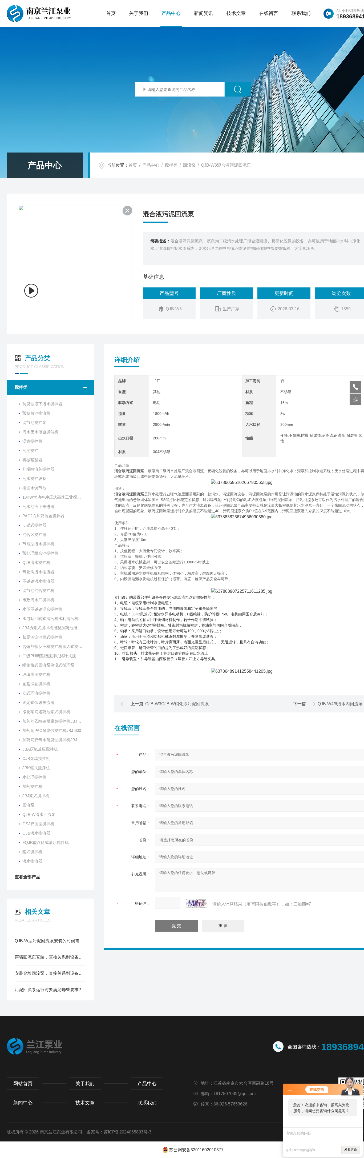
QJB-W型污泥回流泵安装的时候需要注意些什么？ (50, 941)
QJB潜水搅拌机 (36, 562)
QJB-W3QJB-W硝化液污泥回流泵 (177, 704)
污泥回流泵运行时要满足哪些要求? (48, 989)
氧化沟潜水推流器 (38, 572)
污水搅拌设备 (34, 478)
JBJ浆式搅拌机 (35, 796)
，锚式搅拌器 (34, 525)
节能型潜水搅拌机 (38, 544)
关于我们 (138, 13)
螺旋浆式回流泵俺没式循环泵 (48, 665)
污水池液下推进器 (38, 506)
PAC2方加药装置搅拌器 (43, 516)
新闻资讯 (203, 13)
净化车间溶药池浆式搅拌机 (46, 712)
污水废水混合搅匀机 (40, 432)
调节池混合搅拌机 (38, 590)
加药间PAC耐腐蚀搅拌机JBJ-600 (51, 730)
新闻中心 (23, 1102)
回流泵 (189, 165)
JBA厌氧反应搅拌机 (40, 749)
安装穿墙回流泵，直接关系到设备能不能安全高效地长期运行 (50, 973)
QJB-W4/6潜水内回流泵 (340, 704)
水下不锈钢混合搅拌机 (42, 609)
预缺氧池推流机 (36, 413)
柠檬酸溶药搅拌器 (38, 469)
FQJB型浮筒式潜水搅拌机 (45, 842)
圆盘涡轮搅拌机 (36, 684)
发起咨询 (350, 1150)
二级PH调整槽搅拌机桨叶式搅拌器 (53, 656)
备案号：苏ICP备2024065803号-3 (119, 1132)
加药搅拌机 (32, 786)
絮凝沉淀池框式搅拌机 (42, 637)
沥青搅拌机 (32, 441)
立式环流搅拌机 (36, 693)
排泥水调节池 (34, 488)
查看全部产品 (27, 877)
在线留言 (268, 13)
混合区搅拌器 (34, 534)
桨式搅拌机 (32, 852)
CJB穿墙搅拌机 (36, 758)
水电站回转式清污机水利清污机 (50, 618)
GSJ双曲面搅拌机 (38, 824)
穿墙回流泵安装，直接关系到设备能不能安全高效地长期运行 (50, 957)
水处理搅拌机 (34, 777)
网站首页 (23, 1083)
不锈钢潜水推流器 (38, 581)
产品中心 (171, 13)
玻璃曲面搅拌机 (36, 674)
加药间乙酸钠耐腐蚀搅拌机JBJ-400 (53, 721)
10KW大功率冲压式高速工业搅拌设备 (55, 497)
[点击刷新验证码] (196, 903)
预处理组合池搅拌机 (40, 553)
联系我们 (301, 13)
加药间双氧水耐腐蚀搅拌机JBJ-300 (53, 740)
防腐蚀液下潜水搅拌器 (42, 404)
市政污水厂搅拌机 (38, 600)
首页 (111, 13)
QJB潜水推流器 (36, 833)
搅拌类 (171, 165)
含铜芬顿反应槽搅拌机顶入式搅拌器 (54, 646)
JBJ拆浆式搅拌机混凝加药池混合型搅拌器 (58, 628)
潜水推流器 (32, 861)
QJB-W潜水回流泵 (38, 814)
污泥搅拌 (30, 450)
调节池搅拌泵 (34, 422)
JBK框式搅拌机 (36, 768)
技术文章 (236, 13)
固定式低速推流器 (38, 702)
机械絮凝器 (32, 460)
